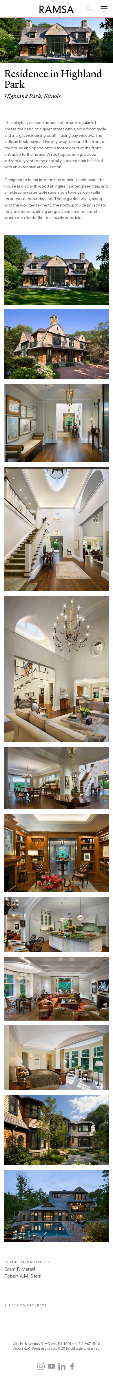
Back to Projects (26, 1306)
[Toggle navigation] (102, 9)
